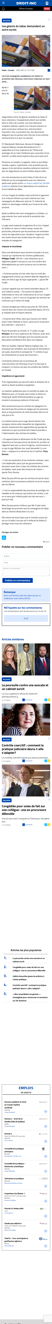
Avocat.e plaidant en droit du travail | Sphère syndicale (15, 1104)
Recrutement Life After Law (12, 1156)
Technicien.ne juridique (14, 1178)
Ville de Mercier (9, 1246)
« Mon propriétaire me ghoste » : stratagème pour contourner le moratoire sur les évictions (30, 997)
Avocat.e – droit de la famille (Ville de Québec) (14, 1120)
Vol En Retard (8, 1140)
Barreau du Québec (10, 1200)
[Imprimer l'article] (48, 699)
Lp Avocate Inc (8, 1213)
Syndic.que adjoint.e (13, 1223)
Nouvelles (6, 20)
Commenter (29, 700)
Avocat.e (8, 1133)
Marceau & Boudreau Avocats (13, 1183)
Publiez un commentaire (17, 580)
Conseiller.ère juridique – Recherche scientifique (15, 1165)
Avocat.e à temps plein (14, 1208)
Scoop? (47, 8)
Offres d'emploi (26, 8)
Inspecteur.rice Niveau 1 (14, 1193)
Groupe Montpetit (9, 1112)
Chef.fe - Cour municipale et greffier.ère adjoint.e (16, 1240)
